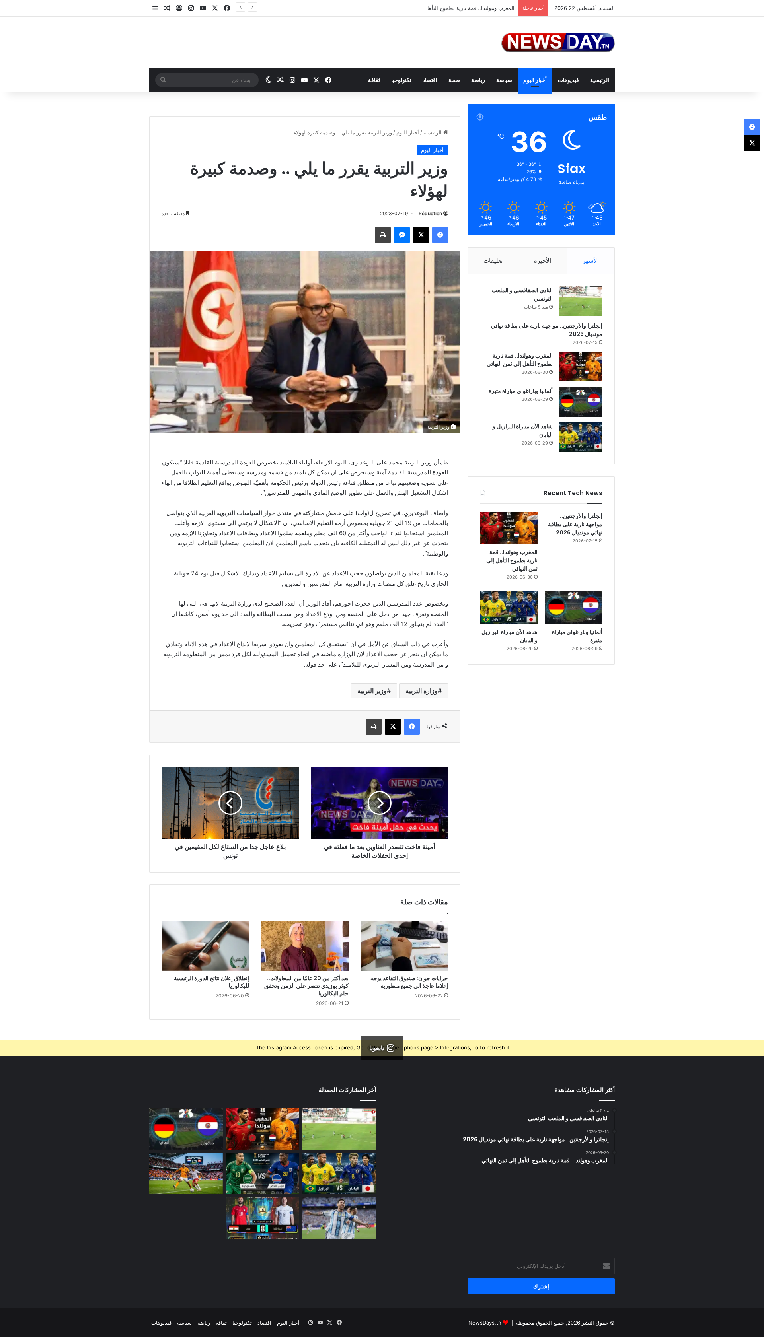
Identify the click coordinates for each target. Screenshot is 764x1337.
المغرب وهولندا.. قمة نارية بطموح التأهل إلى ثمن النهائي (452, 8)
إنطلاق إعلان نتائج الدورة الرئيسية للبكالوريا (211, 982)
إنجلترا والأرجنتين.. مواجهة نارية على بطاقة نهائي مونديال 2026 (575, 524)
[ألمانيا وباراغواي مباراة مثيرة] (580, 402)
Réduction (430, 213)
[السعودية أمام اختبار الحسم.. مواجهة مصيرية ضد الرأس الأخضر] (263, 1173)
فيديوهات (568, 79)
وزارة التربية (421, 691)
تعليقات (493, 260)
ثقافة (374, 79)
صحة (454, 79)
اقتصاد (430, 79)
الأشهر (591, 260)
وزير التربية (372, 691)
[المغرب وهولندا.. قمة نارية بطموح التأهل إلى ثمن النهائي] (580, 366)
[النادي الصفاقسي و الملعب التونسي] (580, 301)
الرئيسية (599, 79)
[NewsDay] (558, 42)
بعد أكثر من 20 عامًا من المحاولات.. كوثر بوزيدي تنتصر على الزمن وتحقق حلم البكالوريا (306, 985)
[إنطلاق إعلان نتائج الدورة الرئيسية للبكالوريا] (205, 946)
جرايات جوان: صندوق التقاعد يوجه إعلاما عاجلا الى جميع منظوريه (409, 982)
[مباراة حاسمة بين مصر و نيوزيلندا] (263, 1218)
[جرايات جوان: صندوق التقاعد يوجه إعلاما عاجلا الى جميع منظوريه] (404, 946)
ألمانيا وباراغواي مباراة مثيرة (521, 391)
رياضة (478, 79)
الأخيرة (542, 260)
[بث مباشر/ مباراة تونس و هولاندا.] (186, 1173)
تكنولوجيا (401, 79)
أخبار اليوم (535, 79)
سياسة (504, 79)
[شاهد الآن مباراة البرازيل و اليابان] (580, 437)
